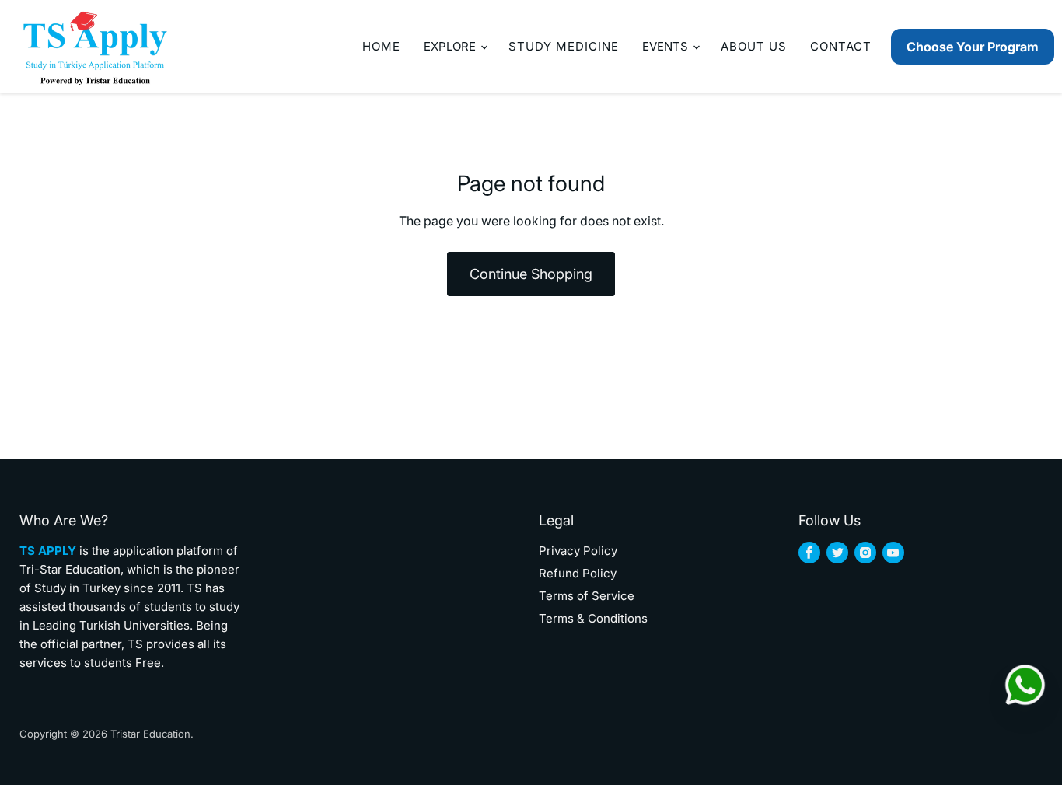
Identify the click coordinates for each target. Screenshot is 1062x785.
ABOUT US (754, 46)
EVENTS (666, 46)
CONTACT (841, 46)
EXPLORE (451, 46)
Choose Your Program (973, 46)
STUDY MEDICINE (563, 46)
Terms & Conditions (593, 618)
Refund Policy (578, 573)
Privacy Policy (578, 550)
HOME (381, 46)
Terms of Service (586, 595)
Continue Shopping (531, 274)
